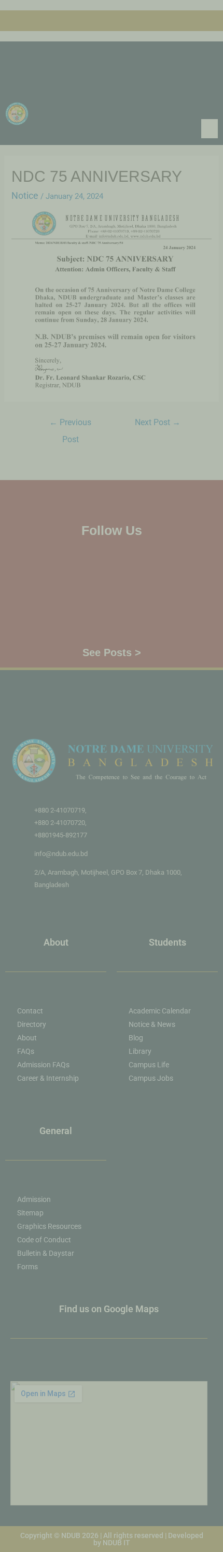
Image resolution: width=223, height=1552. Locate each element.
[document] (111, 776)
